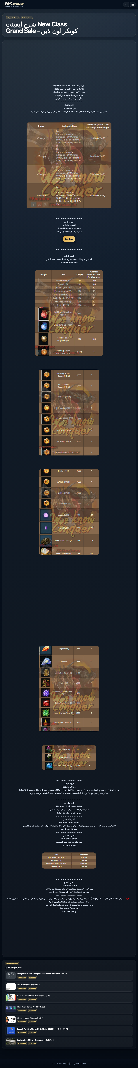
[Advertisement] (69, 63)
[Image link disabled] (69, 165)
